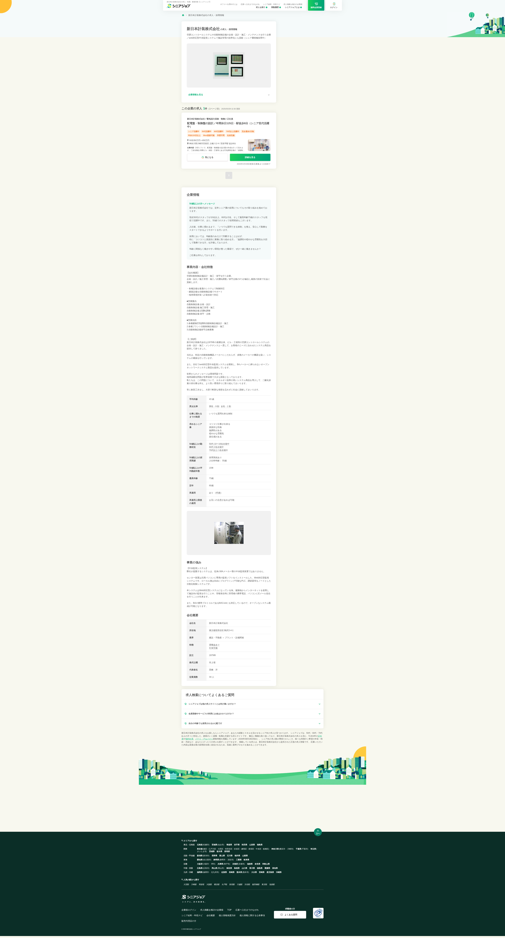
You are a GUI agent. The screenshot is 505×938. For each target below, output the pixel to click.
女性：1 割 (226, 406)
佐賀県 (224, 872)
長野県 (214, 856)
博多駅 (201, 884)
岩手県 (237, 845)
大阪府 (200, 864)
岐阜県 (246, 860)
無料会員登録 (316, 7)
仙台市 (221, 845)
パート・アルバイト (204, 739)
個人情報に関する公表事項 (252, 915)
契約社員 (189, 739)
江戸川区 (212, 849)
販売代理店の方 (188, 921)
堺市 (213, 864)
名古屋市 (207, 860)
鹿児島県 (270, 872)
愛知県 (200, 860)
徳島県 (259, 868)
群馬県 (227, 851)
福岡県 (200, 872)
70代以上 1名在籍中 (218, 450)
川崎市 (290, 849)
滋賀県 (250, 864)
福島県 (259, 845)
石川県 (230, 856)
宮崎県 (261, 872)
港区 (205, 849)
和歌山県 (266, 864)
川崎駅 (194, 884)
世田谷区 (219, 630)
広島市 (206, 868)
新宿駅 (232, 884)
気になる (209, 157)
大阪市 (206, 864)
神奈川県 (275, 849)
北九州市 (214, 872)
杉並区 (237, 849)
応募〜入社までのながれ (250, 4)
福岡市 (206, 872)
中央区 (258, 849)
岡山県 (214, 868)
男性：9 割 (214, 406)
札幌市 (206, 845)
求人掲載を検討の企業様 (293, 4)
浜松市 (230, 860)
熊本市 (245, 872)
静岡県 (216, 860)
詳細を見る (250, 157)
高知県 (275, 868)
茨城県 (212, 851)
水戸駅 (224, 884)
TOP (229, 910)
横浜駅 (217, 884)
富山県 (222, 856)
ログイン (333, 7)
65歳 (218, 493)
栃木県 (219, 851)
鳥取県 (229, 868)
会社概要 (210, 915)
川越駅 (240, 884)
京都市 (241, 864)
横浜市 (282, 849)
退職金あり (214, 645)
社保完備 (213, 648)
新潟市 (206, 856)
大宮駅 (186, 884)
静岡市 (222, 860)
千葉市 (305, 849)
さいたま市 (201, 851)
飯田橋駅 (256, 884)
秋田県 (244, 845)
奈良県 (257, 864)
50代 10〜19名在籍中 (219, 444)
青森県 (229, 845)
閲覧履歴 (275, 7)
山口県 (244, 868)
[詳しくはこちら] (228, 141)
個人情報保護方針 (227, 915)
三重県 (239, 860)
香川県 (252, 868)
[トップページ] (183, 15)
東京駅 (264, 884)
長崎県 (231, 872)
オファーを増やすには (228, 4)
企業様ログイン (188, 910)
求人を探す (260, 7)
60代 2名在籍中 (216, 447)
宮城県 (214, 845)
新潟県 (200, 856)
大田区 (220, 849)
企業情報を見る (195, 94)
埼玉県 (313, 849)
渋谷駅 (247, 884)
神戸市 (226, 864)
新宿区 (251, 849)
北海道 (200, 845)
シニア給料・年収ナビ (271, 4)
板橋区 (266, 849)
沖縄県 (279, 872)
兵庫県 (220, 864)
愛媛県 (267, 868)
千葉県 (298, 849)
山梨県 (245, 856)
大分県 (254, 872)
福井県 (237, 856)
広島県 (200, 868)
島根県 (237, 868)
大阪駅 (209, 884)
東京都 (212, 630)
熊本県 (239, 872)
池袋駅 (272, 884)
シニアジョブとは (292, 7)
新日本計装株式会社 (196, 119)
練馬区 (244, 849)
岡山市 (221, 868)
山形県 (252, 845)
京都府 (235, 864)
